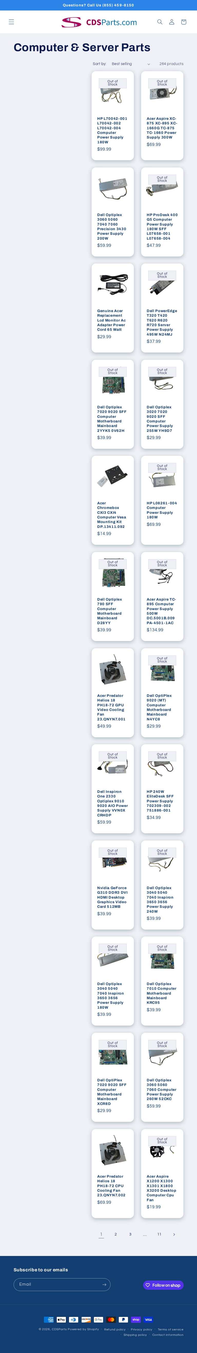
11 (159, 1234)
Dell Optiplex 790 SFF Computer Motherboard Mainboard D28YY (109, 611)
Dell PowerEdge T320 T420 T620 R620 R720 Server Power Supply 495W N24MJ (162, 322)
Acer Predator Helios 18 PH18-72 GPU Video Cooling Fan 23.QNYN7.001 (111, 707)
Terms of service (171, 1329)
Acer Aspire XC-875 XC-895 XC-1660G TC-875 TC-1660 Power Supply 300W (162, 128)
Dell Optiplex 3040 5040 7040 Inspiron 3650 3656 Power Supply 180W (110, 995)
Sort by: (99, 64)
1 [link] (101, 1234)
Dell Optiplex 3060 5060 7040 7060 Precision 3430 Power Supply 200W (111, 226)
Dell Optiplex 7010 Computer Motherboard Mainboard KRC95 (161, 993)
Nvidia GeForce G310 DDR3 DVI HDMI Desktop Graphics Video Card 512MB (112, 897)
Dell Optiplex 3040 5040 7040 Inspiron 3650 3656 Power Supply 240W (160, 899)
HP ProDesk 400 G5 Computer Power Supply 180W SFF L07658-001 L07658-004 (162, 226)
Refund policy (115, 1329)
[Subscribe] (104, 1284)
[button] (11, 22)
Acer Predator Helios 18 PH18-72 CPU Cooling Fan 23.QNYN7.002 (111, 1185)
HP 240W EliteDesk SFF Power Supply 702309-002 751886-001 (160, 801)
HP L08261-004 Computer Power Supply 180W (162, 510)
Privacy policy (141, 1329)
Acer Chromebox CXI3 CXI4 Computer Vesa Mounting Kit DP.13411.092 (111, 515)
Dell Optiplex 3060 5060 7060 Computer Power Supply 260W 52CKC (161, 1089)
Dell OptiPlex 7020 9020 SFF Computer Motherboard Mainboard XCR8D (112, 1092)
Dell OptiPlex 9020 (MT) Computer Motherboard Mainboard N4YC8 (159, 707)
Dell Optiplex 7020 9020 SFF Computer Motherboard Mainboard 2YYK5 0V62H (112, 419)
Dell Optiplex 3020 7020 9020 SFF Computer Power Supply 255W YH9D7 (160, 419)
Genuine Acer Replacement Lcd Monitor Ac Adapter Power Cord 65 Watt (111, 320)
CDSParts (59, 1329)
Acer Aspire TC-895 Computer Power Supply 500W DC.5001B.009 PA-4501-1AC (161, 611)
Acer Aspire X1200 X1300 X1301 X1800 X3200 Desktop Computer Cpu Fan (161, 1188)
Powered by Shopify (83, 1329)
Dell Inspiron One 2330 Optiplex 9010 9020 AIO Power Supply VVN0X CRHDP (112, 803)
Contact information (168, 1335)
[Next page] (174, 1234)
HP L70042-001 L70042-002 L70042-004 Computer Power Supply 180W (112, 130)
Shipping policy (135, 1335)
